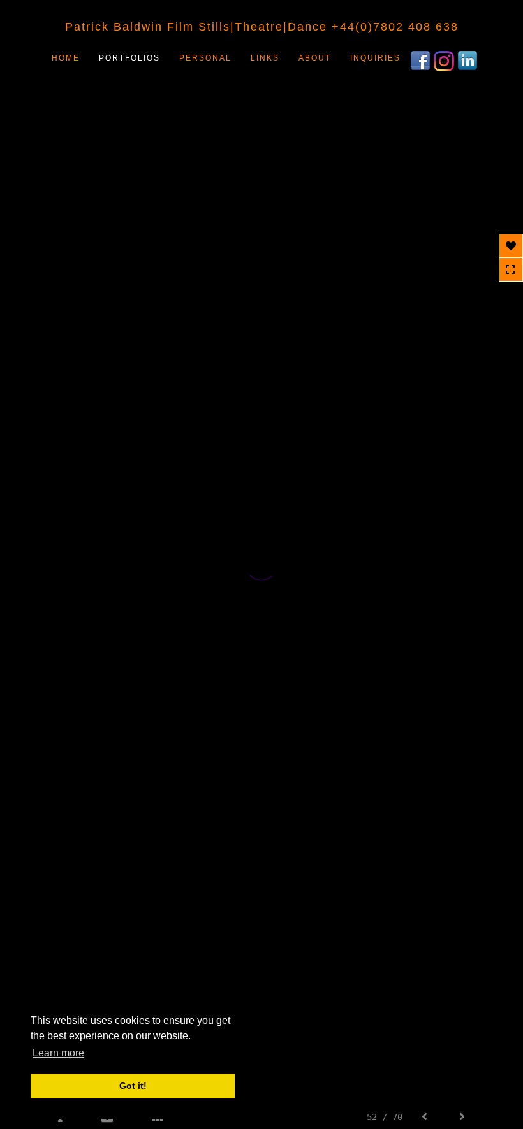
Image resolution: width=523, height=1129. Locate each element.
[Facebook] (422, 60)
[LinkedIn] (469, 60)
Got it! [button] (133, 1086)
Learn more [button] (58, 1052)
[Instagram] (445, 60)
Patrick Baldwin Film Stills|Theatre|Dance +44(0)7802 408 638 (262, 26)
